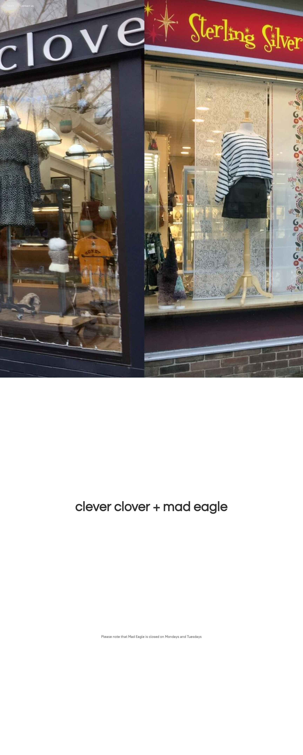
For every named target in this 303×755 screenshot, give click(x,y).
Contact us (27, 6)
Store (10, 6)
